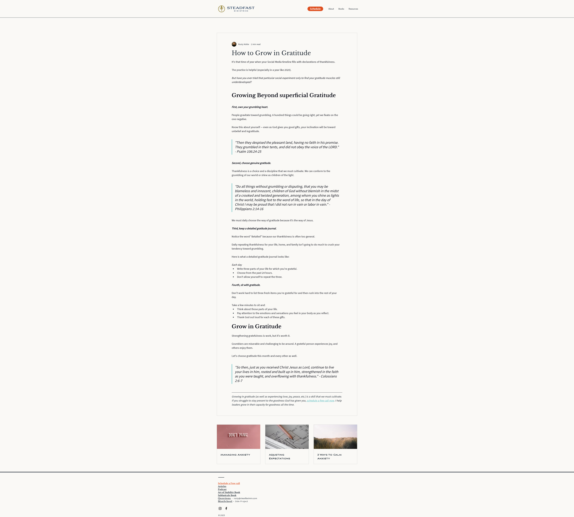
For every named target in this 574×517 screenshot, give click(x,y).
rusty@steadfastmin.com (245, 498)
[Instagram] (220, 508)
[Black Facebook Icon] (226, 508)
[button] (331, 9)
